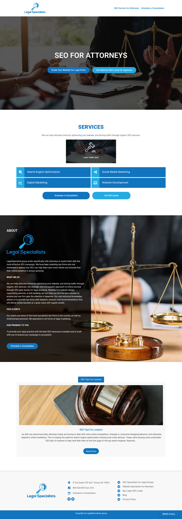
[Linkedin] (69, 499)
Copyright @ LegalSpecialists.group (91, 513)
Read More (91, 451)
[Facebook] (72, 499)
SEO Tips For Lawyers (91, 379)
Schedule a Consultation (22, 346)
